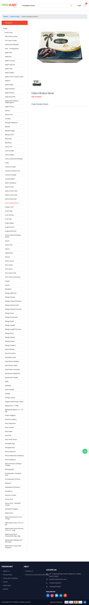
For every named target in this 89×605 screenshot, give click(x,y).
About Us (6, 571)
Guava (7, 241)
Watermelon (9, 513)
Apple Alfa (8, 52)
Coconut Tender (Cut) (12, 171)
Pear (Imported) (10, 423)
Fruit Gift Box (9, 215)
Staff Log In (7, 585)
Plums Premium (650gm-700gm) (13, 464)
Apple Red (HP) (10, 97)
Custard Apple (10, 179)
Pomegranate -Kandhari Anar (13, 474)
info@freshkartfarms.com (57, 579)
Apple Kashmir (10, 89)
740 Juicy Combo (11, 40)
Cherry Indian (9, 151)
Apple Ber (8, 56)
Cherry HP (8, 147)
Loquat (7, 281)
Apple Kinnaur (9, 93)
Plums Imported (10, 451)
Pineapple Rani (10, 447)
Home (5, 17)
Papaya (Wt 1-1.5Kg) (11, 405)
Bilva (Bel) (8, 139)
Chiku (7, 163)
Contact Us (29, 571)
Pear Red (8, 435)
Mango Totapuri (10, 345)
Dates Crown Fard (11, 191)
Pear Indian (8, 431)
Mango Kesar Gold (11, 317)
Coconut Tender (10, 167)
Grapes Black (9, 223)
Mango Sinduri (10, 341)
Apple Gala (8, 69)
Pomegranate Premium (13, 479)
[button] (35, 49)
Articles (5, 589)
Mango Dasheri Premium (13, 309)
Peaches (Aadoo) (10, 419)
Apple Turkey (9, 106)
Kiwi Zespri (8, 269)
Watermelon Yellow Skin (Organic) (13, 546)
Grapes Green (9, 227)
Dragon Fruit (9, 207)
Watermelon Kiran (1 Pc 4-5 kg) (14, 523)
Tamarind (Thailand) (11, 509)
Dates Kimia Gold (10, 199)
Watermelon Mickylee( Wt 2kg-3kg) (13, 541)
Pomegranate (9, 469)
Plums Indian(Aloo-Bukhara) (14, 455)
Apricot (7, 110)
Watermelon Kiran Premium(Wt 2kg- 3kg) (12, 535)
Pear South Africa (11, 439)
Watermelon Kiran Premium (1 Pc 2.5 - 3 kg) (14, 529)
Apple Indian (9, 85)
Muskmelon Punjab (11, 377)
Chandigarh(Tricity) (28, 5)
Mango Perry (9, 333)
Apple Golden (9, 73)
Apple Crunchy (10, 60)
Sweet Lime (9, 499)
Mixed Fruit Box (10, 353)
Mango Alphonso (10, 293)
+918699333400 (55, 583)
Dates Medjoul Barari (12, 203)
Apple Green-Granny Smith (14, 77)
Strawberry (9, 491)
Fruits (5, 28)
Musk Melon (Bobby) (12, 361)
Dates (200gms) (10, 183)
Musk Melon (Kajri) (11, 365)
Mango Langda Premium (13, 329)
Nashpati (8, 385)
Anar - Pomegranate (12, 48)
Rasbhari (8, 483)
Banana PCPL (9, 135)
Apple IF (7, 81)
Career (5, 582)
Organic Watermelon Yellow (14, 401)
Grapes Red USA (10, 231)
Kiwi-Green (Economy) (12, 277)
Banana (7, 126)
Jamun (7, 249)
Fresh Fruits (14, 17)
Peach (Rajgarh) (10, 415)
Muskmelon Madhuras (12, 373)
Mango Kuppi (9, 321)
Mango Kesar (9, 313)
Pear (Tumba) (9, 427)
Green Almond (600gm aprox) (13, 236)
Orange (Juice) (10, 397)
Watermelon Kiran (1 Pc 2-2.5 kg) (13, 518)
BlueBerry (8, 143)
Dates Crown (9, 187)
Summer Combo (10, 495)
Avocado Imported (11, 122)
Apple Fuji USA (10, 64)
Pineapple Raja (10, 443)
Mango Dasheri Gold (12, 305)
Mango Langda (10, 325)
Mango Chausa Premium (13, 301)
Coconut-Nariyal (10, 175)
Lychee (7, 285)
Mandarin (8, 289)
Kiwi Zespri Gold (10, 273)
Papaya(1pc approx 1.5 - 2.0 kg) (14, 410)
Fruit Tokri (8, 219)
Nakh (6, 381)
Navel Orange (9, 389)
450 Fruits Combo (11, 36)
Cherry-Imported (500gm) (14, 159)
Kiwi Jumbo (9, 265)
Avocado (8, 118)
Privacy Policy (7, 575)
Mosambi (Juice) (10, 357)
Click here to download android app (37, 575)
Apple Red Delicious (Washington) (11, 101)
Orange (7, 393)
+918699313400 (55, 587)
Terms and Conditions (10, 578)
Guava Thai (8, 245)
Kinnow (7, 257)
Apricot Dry (9, 114)
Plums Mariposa (10, 459)
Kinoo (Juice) (9, 261)
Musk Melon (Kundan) (12, 369)
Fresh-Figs (8, 211)
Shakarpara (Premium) (12, 487)
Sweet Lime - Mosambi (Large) (13, 504)
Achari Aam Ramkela (12, 44)
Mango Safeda (10, 337)
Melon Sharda (9, 349)
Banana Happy (10, 131)
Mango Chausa (10, 297)
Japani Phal (8, 253)
